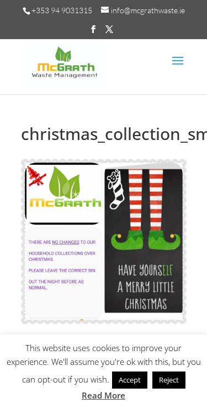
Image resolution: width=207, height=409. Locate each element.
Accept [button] (130, 380)
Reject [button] (169, 380)
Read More (103, 395)
